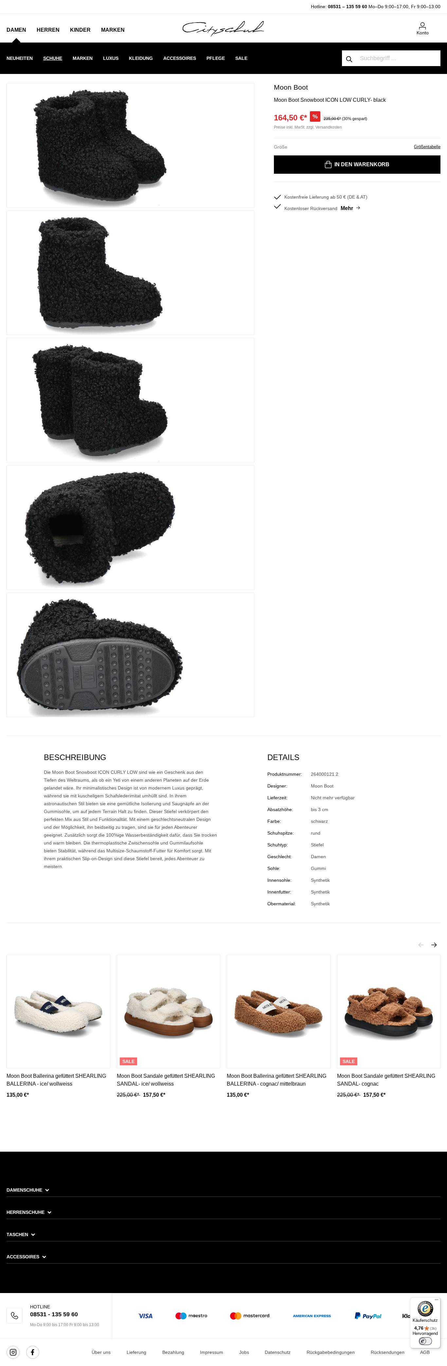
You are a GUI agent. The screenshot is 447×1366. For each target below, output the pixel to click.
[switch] (425, 1341)
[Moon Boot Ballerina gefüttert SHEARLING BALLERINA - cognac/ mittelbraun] (278, 1011)
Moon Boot (291, 87)
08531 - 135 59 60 (54, 1314)
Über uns (101, 1352)
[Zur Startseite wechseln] (223, 28)
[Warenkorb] (436, 23)
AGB (425, 1352)
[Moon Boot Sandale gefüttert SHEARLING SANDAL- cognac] (388, 1011)
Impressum (211, 1352)
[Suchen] (349, 58)
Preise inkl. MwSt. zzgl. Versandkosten (308, 127)
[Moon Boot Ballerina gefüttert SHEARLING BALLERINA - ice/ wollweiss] (58, 1011)
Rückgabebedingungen (331, 1352)
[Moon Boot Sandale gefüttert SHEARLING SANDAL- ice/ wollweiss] (168, 1011)
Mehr (347, 208)
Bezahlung (173, 1352)
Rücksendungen (387, 1352)
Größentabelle (427, 146)
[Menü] (436, 1301)
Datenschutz (278, 1352)
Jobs (244, 1352)
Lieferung (136, 1352)
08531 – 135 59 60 (347, 6)
